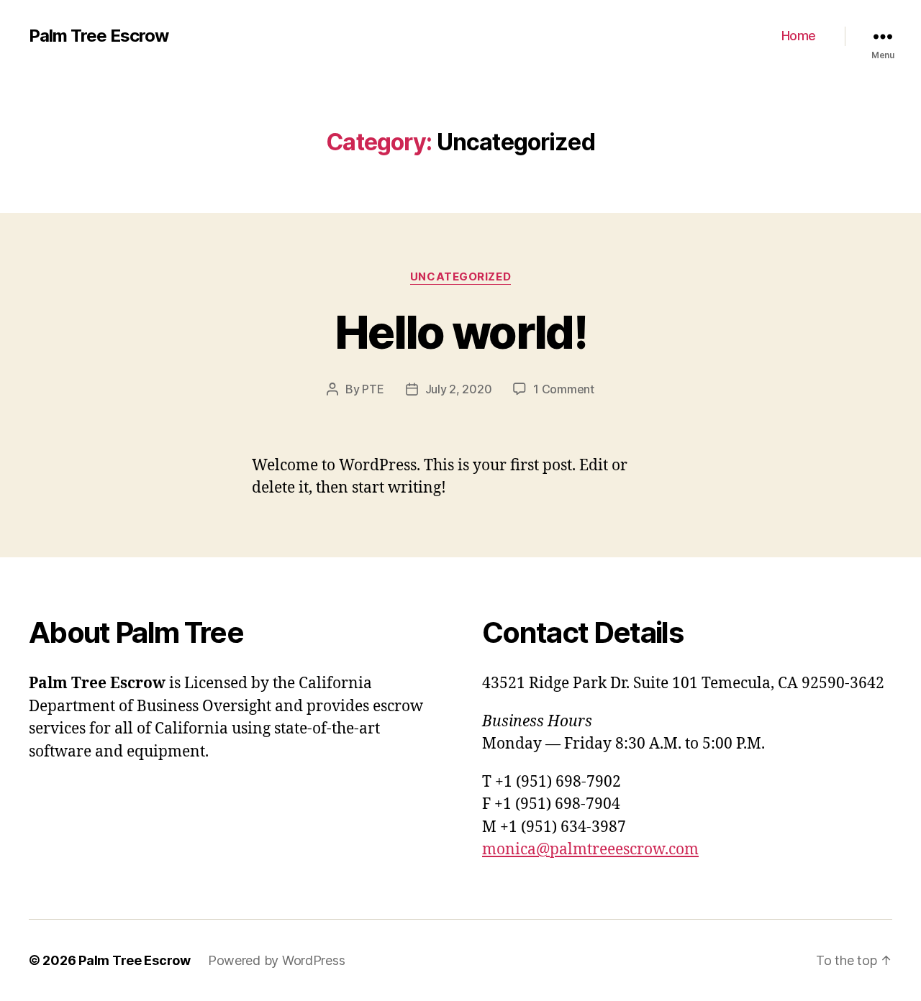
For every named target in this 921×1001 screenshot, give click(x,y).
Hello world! (460, 332)
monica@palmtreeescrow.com (590, 849)
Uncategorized (460, 276)
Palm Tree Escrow (98, 36)
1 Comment (563, 389)
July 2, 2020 (458, 389)
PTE (373, 389)
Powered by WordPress (276, 960)
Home (798, 35)
